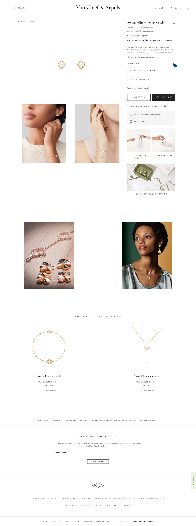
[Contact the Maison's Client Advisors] (176, 8)
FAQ (75, 498)
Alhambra (21, 22)
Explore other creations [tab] (107, 316)
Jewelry (57, 420)
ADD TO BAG (139, 97)
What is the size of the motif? (138, 88)
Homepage (43, 420)
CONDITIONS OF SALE (73, 521)
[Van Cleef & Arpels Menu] (9, 8)
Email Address (60, 453)
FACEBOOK (85, 506)
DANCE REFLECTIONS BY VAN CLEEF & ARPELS (103, 498)
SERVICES (52, 498)
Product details (149, 31)
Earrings (32, 22)
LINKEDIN (126, 506)
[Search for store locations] (170, 8)
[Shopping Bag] (186, 8)
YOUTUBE (98, 506)
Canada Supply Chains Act (94, 521)
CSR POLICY (111, 521)
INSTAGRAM (71, 506)
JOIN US (65, 498)
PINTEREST (112, 506)
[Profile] (181, 8)
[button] (71, 62)
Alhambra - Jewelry (76, 420)
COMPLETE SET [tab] (82, 316)
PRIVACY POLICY (56, 521)
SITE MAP (122, 521)
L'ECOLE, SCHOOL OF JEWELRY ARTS (146, 498)
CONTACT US (38, 498)
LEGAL (45, 521)
